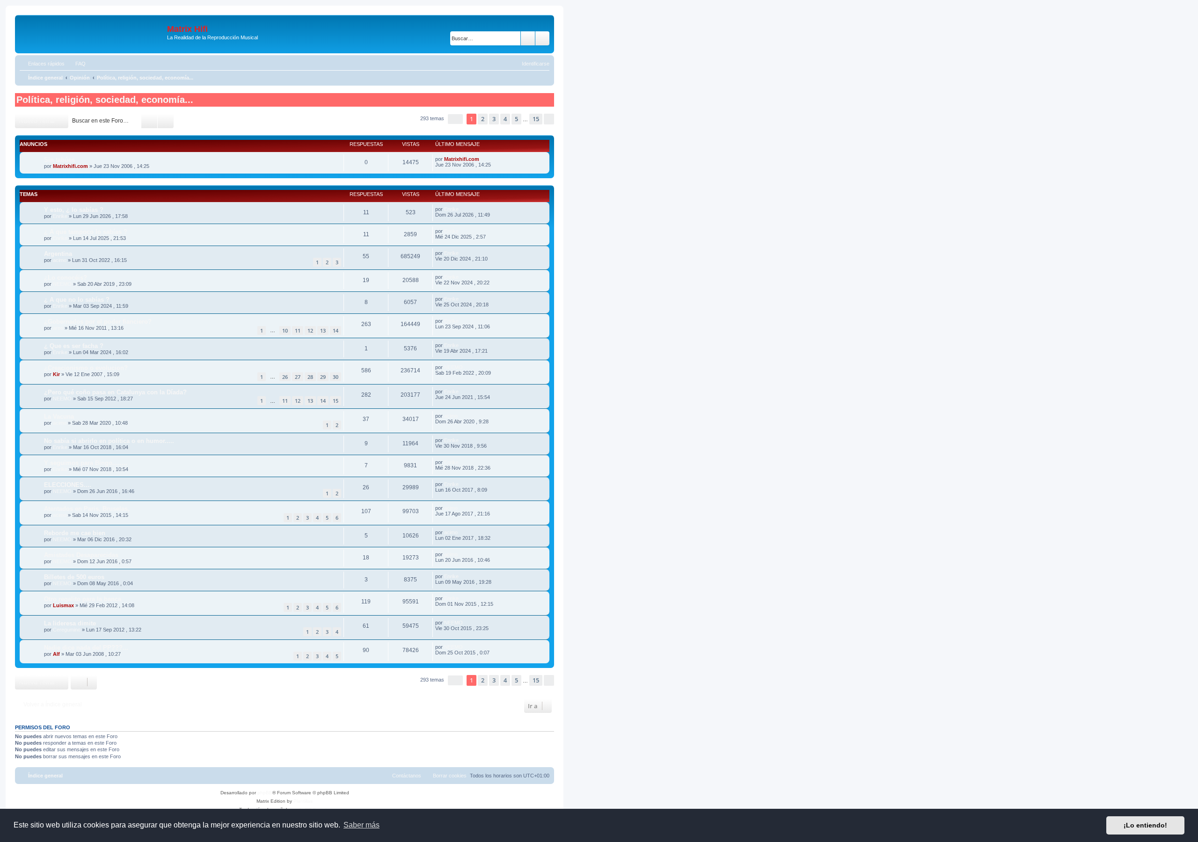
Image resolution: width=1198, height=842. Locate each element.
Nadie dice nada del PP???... (86, 647)
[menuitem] (76, 63)
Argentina (58, 253)
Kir (56, 374)
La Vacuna (59, 416)
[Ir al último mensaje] (484, 159)
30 (335, 376)
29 (323, 376)
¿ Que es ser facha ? (73, 345)
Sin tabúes (59, 159)
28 (310, 376)
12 (310, 330)
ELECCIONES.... (67, 484)
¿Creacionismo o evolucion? (86, 367)
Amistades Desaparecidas (81, 555)
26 (285, 376)
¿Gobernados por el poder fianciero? (98, 321)
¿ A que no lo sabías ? (77, 299)
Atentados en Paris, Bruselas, (87, 508)
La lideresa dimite (70, 623)
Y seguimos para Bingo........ (85, 462)
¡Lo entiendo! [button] (1145, 825)
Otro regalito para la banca (82, 598)
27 (297, 376)
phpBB (264, 792)
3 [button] (494, 119)
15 (335, 400)
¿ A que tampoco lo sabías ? (85, 231)
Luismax (63, 605)
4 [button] (505, 119)
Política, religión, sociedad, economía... (104, 99)
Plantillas (303, 801)
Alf (56, 654)
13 (323, 330)
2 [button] (482, 119)
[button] (455, 119)
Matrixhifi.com (70, 166)
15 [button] (536, 119)
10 (285, 330)
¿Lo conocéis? (65, 277)
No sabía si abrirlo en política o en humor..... (109, 440)
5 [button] (516, 119)
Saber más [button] (361, 825)
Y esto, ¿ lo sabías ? (73, 209)
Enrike (60, 216)
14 (335, 330)
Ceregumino (66, 629)
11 (297, 330)
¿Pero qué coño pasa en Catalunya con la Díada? (115, 392)
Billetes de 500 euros (74, 577)
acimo (59, 260)
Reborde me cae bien (74, 533)
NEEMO (62, 284)
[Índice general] (92, 34)
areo (58, 328)
